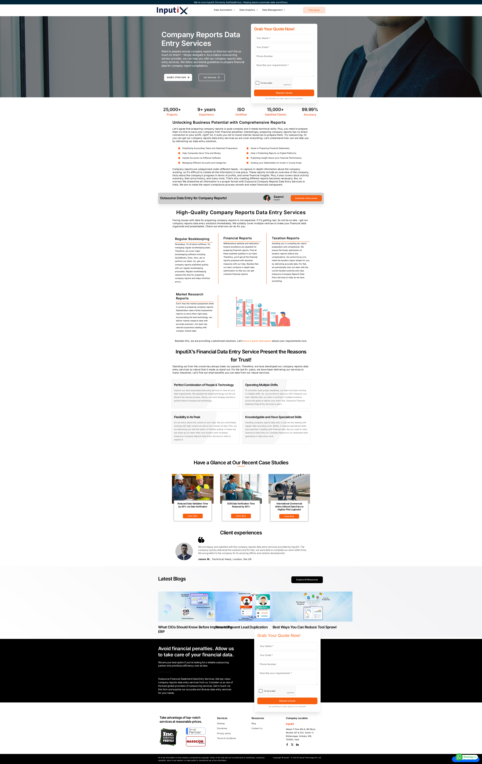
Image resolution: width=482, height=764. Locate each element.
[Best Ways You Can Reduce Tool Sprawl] (312, 607)
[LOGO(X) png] (172, 7)
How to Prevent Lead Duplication (241, 627)
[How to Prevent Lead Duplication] (255, 607)
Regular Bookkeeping (192, 239)
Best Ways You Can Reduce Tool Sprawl (305, 627)
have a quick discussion (257, 340)
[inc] (168, 729)
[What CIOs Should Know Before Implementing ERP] (198, 607)
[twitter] (292, 744)
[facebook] (287, 744)
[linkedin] (297, 744)
